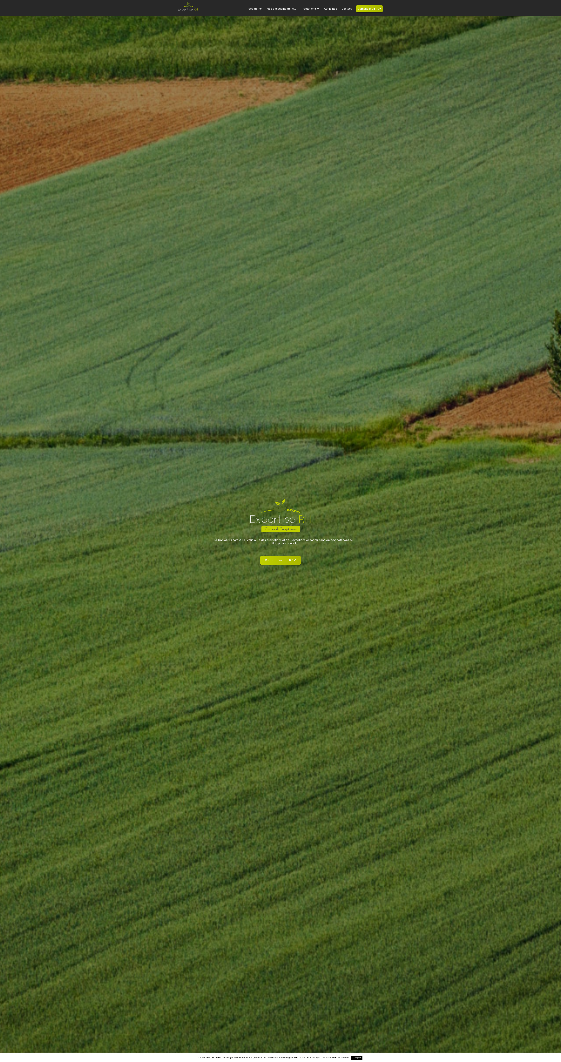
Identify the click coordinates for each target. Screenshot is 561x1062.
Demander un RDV (280, 560)
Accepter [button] (357, 1058)
